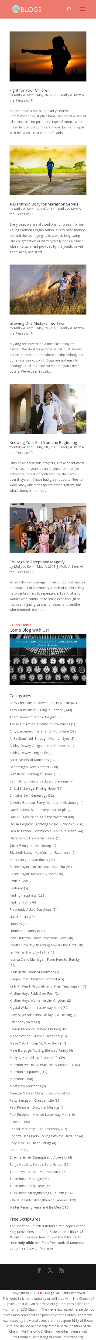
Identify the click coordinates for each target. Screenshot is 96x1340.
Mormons (17, 1079)
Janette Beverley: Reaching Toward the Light (43, 945)
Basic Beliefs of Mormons (29, 759)
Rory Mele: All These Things (30, 1143)
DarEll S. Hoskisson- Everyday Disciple (38, 809)
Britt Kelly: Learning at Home (31, 774)
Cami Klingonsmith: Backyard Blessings (39, 781)
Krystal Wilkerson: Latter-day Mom (36, 1007)
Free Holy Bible (22, 1242)
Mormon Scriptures (24, 1071)
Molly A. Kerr (23, 95)
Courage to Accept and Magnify (37, 561)
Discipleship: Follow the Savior (32, 838)
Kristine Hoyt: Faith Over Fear (32, 993)
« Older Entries (20, 625)
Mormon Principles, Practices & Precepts (40, 1065)
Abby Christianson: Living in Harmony (37, 710)
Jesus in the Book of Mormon (32, 972)
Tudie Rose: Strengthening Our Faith (37, 1193)
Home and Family (23, 931)
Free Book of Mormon (36, 1248)
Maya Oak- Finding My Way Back (34, 1043)
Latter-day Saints (22, 1022)
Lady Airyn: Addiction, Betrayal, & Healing (41, 1015)
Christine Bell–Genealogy (28, 795)
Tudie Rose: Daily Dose (27, 1186)
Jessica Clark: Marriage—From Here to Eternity (45, 959)
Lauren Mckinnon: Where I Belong (35, 1029)
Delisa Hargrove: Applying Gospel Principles (42, 824)
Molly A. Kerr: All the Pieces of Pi (34, 1057)
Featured (16, 888)
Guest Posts (19, 916)
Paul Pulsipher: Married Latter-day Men (39, 1114)
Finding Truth (19, 902)
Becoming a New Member (29, 767)
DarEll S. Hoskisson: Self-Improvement (38, 817)
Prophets (16, 1121)
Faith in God (19, 881)
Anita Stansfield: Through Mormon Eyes (39, 738)
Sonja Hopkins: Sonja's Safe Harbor (36, 1164)
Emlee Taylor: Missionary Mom (33, 874)
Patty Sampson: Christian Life (32, 1100)
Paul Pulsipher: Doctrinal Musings (35, 1107)
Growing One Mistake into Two (37, 323)
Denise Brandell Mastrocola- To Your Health (43, 831)
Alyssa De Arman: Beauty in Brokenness (40, 724)
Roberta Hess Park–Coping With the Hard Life (44, 1136)
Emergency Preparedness (29, 859)
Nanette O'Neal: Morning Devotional (37, 1093)
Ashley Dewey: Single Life (29, 753)
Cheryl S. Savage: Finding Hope (33, 788)
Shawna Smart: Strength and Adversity (38, 1157)
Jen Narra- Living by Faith (28, 952)
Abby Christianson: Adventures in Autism (40, 703)
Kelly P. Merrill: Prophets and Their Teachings (43, 986)
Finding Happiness (23, 895)
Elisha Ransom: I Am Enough (31, 845)
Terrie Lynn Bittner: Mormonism (34, 1171)
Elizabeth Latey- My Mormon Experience (40, 852)
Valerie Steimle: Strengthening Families (39, 1200)
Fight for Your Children (30, 90)
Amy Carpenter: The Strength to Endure (39, 731)
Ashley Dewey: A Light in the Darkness (38, 745)
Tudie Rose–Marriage (26, 1178)
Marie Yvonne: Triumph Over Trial (35, 1036)
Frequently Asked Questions (31, 909)
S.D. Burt (16, 1150)
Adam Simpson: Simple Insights (33, 717)
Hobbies (16, 924)
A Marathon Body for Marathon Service (44, 204)
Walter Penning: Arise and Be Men (35, 1207)
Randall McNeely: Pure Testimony (35, 1129)
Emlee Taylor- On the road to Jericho (37, 866)
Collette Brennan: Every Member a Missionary (44, 802)
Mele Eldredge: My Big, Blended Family (39, 1050)
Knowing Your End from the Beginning (43, 442)
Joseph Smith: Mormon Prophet (33, 979)
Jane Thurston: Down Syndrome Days (38, 938)
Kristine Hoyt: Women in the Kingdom (38, 1000)
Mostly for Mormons (25, 1086)
